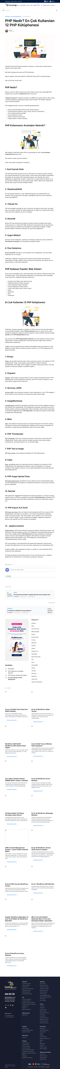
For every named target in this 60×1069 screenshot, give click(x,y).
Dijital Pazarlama (35, 631)
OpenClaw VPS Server (44, 1012)
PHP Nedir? (11, 669)
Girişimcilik (33, 642)
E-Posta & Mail (34, 637)
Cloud (32, 626)
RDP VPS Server (43, 1009)
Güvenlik (33, 645)
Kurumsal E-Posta (26, 1031)
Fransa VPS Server (44, 1021)
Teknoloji (33, 670)
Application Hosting (44, 988)
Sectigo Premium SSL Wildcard (29, 1004)
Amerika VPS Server (44, 1017)
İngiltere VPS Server (44, 1019)
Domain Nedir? (25, 1044)
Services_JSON (9, 392)
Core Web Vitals (35, 628)
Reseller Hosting (43, 992)
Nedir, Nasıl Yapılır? (35, 656)
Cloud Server (42, 1016)
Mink (6, 423)
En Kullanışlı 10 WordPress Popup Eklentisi (19, 610)
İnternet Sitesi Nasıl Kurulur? (28, 1049)
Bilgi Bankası (7, 1)
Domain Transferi (26, 985)
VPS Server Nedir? (26, 1046)
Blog (12, 1)
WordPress (7, 16)
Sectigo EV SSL (25, 1006)
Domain (17, 5)
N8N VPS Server (43, 1011)
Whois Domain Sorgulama (28, 988)
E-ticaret (33, 640)
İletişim (48, 1066)
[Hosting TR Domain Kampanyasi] (17, 640)
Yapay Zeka (34, 679)
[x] (8, 1005)
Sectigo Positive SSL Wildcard (28, 1002)
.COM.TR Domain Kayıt (27, 993)
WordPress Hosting (44, 987)
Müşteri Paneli (43, 1059)
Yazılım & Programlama (16, 16)
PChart (7, 361)
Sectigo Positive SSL (26, 1001)
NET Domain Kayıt (26, 992)
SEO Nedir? (24, 1056)
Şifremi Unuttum (43, 1055)
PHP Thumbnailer (10, 438)
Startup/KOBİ (34, 665)
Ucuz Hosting (43, 1000)
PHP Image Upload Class (12, 481)
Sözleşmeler (30, 1066)
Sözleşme (42, 1045)
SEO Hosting (42, 998)
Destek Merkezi (43, 1057)
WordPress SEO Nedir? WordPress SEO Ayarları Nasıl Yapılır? (15, 745)
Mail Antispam (25, 1028)
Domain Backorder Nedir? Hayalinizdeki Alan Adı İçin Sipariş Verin (32, 594)
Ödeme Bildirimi (41, 1066)
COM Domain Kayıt (26, 990)
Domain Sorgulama (26, 983)
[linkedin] (13, 1005)
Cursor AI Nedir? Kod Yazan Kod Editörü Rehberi (16, 710)
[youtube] (6, 1008)
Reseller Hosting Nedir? (27, 1057)
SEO (32, 659)
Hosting (22, 5)
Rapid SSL (24, 1007)
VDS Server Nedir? (26, 1048)
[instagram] (10, 1005)
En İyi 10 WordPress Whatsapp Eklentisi (42, 814)
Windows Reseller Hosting (45, 997)
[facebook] (6, 1005)
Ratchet (17, 495)
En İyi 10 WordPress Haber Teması (40, 710)
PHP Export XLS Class (11, 512)
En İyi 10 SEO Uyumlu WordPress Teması (16, 885)
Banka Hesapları (43, 1048)
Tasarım (33, 668)
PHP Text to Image (10, 453)
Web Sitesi (33, 673)
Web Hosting (43, 983)
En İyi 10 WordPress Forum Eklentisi (40, 779)
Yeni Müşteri (42, 1054)
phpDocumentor (9, 530)
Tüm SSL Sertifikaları (26, 999)
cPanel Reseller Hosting (45, 995)
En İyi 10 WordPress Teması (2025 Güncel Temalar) (41, 848)
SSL (42, 5)
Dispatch (7, 377)
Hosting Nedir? (25, 1043)
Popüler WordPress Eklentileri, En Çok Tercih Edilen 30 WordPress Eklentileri (16, 919)
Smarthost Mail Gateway (27, 1030)
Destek (15, 1)
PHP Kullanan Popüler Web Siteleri (17, 675)
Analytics (33, 623)
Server (38, 5)
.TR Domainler (25, 987)
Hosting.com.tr (34, 651)
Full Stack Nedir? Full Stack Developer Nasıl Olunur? (14, 814)
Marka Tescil (46, 5)
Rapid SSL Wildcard (26, 1009)
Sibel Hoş (11, 30)
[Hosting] (10, 5)
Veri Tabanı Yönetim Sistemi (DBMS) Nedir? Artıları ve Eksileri (16, 779)
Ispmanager (34, 654)
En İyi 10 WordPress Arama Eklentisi (14, 954)
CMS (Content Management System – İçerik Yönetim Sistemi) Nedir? (16, 849)
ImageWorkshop (9, 405)
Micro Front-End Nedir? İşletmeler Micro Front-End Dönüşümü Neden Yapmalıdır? (41, 919)
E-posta (27, 5)
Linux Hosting (43, 993)
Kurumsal (52, 5)
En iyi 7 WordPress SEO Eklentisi (42, 884)
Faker (6, 464)
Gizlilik (35, 1066)
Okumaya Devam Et (11, 720)
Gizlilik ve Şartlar (43, 1047)
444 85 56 (20, 1)
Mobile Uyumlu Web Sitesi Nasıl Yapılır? (29, 1053)
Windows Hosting (44, 985)
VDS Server (42, 1006)
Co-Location (42, 1014)
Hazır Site (33, 5)
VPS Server (42, 1007)
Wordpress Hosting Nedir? (28, 1051)
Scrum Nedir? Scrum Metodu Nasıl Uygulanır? (41, 745)
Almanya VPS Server (44, 1022)
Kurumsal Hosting (44, 990)
